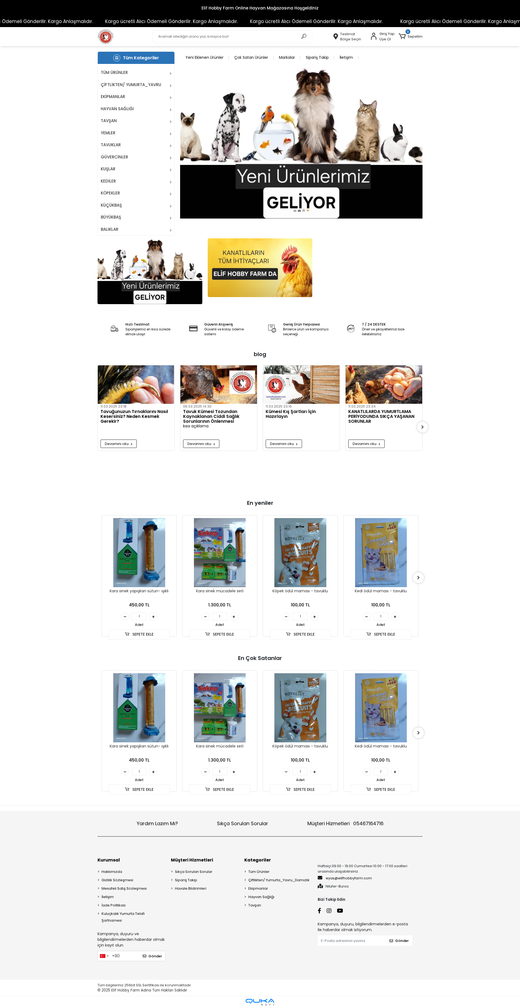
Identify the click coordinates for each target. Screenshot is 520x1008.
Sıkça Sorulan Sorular (242, 823)
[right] (422, 427)
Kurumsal (109, 860)
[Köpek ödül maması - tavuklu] (300, 552)
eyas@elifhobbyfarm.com (349, 878)
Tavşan (254, 905)
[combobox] (104, 956)
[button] (410, 36)
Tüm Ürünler (258, 871)
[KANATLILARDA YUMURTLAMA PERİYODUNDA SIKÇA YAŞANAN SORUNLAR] (384, 384)
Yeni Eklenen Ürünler (204, 57)
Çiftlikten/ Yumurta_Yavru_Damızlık (279, 880)
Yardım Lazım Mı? (157, 823)
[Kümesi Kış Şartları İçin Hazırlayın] (301, 384)
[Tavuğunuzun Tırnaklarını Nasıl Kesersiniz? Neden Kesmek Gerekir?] (136, 384)
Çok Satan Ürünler (251, 57)
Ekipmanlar (258, 888)
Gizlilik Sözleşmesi (117, 880)
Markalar (287, 57)
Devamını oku (117, 443)
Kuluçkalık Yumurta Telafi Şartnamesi (123, 917)
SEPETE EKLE (142, 634)
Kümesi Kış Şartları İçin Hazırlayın (291, 414)
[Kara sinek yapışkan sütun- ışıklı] (139, 552)
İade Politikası (114, 905)
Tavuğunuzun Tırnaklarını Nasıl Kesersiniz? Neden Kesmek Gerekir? (134, 416)
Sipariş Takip (317, 57)
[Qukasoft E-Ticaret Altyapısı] (260, 1002)
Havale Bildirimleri (190, 888)
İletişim (346, 57)
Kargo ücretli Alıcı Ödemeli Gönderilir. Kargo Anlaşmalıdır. (136, 21)
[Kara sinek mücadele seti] (220, 552)
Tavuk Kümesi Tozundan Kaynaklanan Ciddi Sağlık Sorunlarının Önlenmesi (211, 416)
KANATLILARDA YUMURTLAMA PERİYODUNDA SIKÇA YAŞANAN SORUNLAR (381, 416)
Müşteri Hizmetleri (345, 823)
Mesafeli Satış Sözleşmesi (124, 888)
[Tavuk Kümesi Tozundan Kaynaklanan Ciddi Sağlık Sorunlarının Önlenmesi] (218, 384)
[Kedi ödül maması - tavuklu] (381, 552)
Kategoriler (257, 860)
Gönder (155, 956)
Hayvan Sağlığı (261, 896)
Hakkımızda (112, 871)
